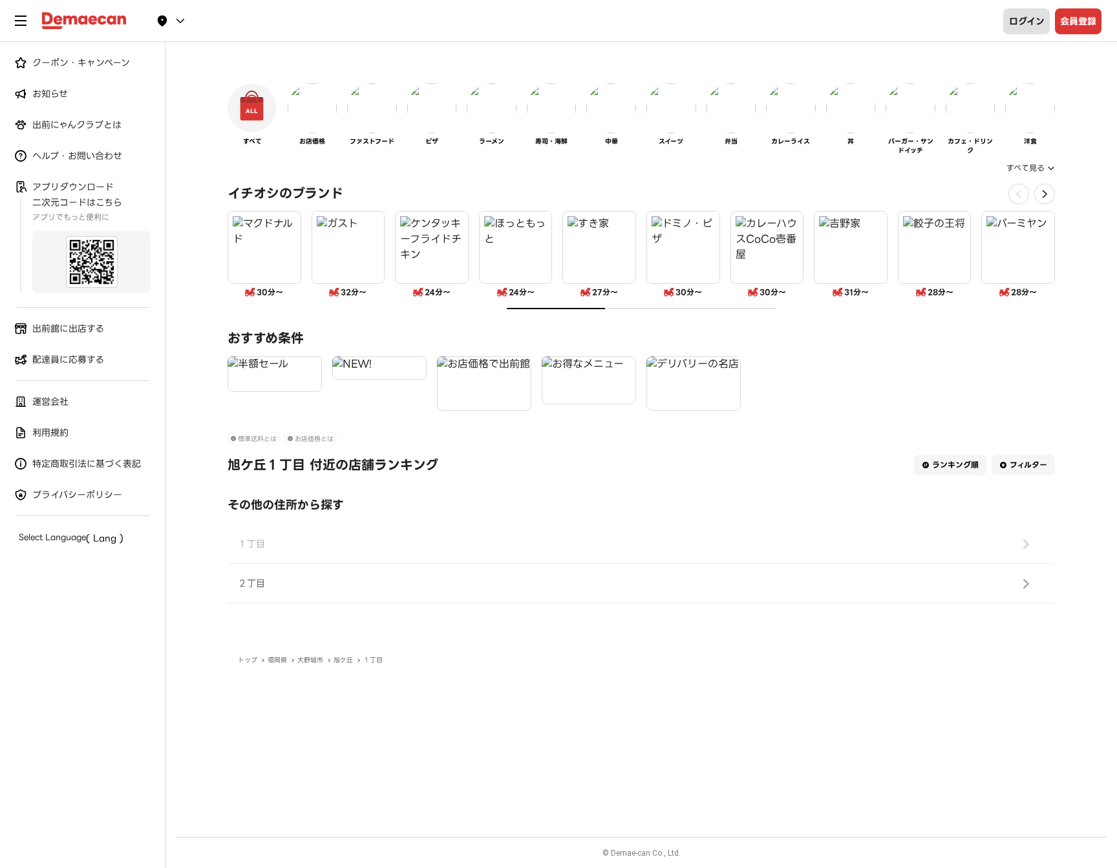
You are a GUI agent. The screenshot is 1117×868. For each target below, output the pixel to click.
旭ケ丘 (343, 660)
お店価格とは (314, 438)
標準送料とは (257, 438)
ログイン (1027, 21)
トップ (247, 660)
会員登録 (1078, 21)
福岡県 (277, 660)
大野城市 (310, 660)
